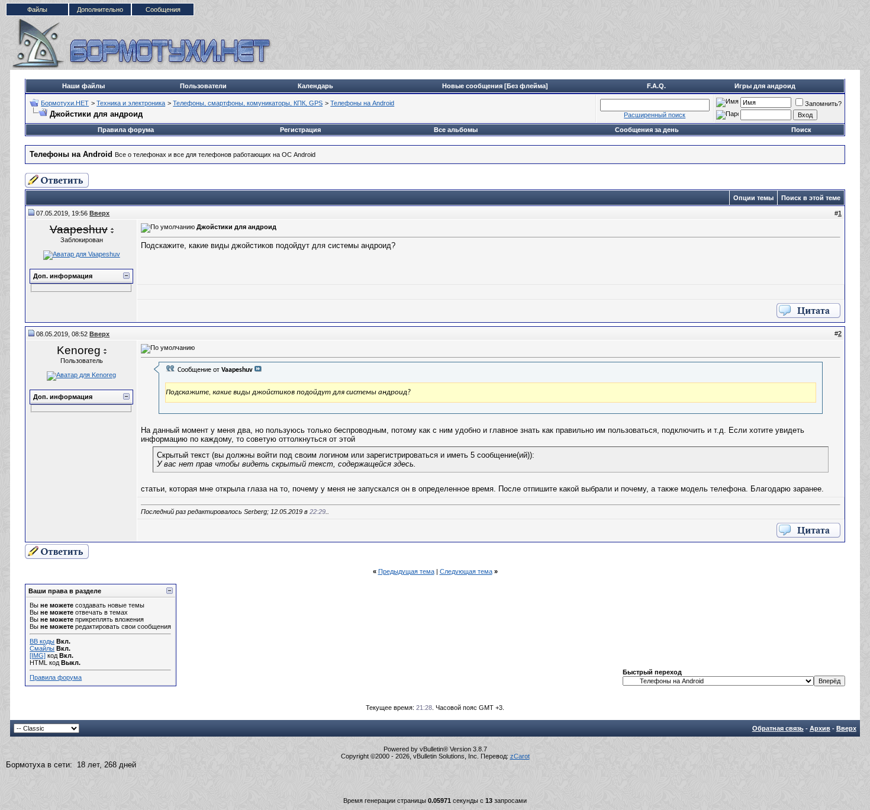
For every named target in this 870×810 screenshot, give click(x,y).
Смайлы (42, 648)
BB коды (42, 641)
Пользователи (203, 85)
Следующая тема (466, 571)
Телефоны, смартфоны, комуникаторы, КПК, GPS (248, 103)
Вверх (846, 728)
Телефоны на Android (362, 103)
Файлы (37, 9)
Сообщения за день (647, 129)
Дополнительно (100, 9)
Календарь (315, 85)
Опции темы (753, 197)
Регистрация (300, 129)
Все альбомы (456, 129)
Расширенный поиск (654, 114)
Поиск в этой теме (810, 197)
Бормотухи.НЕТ (65, 103)
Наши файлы (83, 85)
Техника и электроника (130, 103)
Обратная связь (778, 728)
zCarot (520, 756)
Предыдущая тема (406, 571)
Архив (820, 728)
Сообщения (163, 9)
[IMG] (38, 655)
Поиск (801, 129)
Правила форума (126, 129)
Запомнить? (823, 103)
